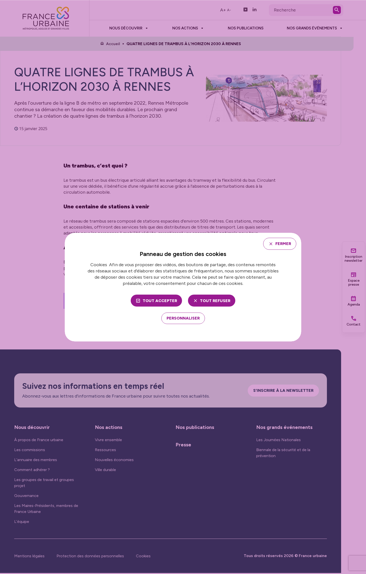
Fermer (283, 243)
